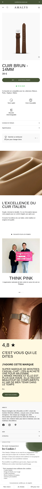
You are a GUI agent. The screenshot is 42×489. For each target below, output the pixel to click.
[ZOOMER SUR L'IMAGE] (39, 57)
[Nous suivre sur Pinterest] (15, 425)
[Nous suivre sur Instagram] (9, 425)
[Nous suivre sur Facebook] (3, 425)
